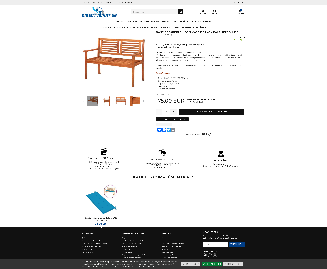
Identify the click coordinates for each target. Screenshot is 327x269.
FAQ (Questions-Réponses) (132, 243)
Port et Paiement (128, 249)
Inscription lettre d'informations (173, 243)
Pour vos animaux (201, 21)
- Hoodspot (86, 255)
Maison (119, 21)
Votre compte (127, 252)
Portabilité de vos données (91, 246)
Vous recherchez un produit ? (172, 246)
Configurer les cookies (169, 258)
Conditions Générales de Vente (133, 241)
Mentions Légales (168, 255)
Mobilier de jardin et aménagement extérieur (139, 27)
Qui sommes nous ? (89, 238)
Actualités (165, 249)
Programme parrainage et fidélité (134, 255)
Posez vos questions (169, 238)
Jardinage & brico (149, 21)
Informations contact (169, 241)
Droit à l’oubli (87, 249)
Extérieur (132, 21)
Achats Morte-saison (129, 246)
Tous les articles (109, 27)
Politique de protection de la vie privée (95, 241)
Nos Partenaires (87, 252)
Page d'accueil (127, 238)
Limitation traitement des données (94, 243)
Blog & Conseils (167, 252)
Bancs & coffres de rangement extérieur (184, 27)
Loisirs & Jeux (169, 21)
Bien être (184, 21)
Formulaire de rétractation (131, 258)
